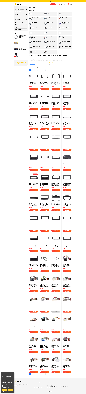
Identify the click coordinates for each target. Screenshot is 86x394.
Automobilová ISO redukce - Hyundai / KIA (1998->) (33, 366)
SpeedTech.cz (21, 388)
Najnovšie (42, 67)
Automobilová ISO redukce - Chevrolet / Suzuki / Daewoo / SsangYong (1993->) (55, 285)
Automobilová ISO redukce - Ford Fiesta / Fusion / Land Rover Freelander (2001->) (67, 305)
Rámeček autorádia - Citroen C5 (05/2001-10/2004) (66, 123)
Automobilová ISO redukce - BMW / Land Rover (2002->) (66, 265)
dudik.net (28, 389)
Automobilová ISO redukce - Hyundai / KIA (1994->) (44, 366)
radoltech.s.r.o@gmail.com (38, 387)
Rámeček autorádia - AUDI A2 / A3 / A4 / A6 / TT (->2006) (55, 83)
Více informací (8, 380)
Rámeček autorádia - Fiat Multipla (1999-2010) (55, 143)
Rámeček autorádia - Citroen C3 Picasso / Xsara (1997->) (66, 103)
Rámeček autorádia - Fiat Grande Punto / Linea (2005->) (67, 144)
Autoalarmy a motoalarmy (19, 9)
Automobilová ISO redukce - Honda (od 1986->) (66, 326)
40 (40, 70)
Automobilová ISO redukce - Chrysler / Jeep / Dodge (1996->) (44, 305)
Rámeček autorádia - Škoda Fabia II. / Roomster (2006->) (66, 245)
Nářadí (16, 24)
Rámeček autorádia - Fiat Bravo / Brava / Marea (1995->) (55, 164)
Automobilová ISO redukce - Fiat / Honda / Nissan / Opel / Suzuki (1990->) (44, 346)
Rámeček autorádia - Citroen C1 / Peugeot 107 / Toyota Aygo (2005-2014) (44, 123)
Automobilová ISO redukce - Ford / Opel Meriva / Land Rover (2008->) (55, 326)
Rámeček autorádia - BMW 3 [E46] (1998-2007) (44, 103)
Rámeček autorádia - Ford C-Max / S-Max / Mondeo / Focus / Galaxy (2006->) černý (55, 184)
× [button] (13, 373)
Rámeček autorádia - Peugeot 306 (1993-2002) (33, 143)
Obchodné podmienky (50, 387)
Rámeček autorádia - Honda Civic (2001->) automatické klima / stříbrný (44, 204)
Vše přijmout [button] (4, 389)
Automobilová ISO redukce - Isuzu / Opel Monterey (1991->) (55, 366)
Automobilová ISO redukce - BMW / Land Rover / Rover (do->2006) (33, 285)
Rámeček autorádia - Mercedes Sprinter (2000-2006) (66, 224)
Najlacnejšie (32, 67)
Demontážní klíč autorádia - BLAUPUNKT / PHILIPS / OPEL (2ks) (55, 265)
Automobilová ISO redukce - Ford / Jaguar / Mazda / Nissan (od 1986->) (33, 326)
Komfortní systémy (18, 21)
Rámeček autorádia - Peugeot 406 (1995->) (44, 143)
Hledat (53, 4)
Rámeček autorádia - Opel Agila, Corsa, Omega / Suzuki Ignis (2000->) (33, 245)
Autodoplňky (17, 12)
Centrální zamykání (18, 17)
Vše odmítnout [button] (10, 389)
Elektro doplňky (17, 19)
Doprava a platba (49, 391)
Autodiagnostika (18, 11)
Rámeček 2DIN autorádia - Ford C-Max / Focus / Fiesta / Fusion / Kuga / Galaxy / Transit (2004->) (67, 184)
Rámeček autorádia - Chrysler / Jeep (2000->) (44, 224)
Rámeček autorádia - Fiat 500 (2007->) (44, 164)
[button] (7, 391)
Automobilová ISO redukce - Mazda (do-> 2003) (66, 366)
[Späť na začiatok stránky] (84, 392)
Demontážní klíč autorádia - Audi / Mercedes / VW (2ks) (44, 265)
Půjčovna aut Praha (32, 64)
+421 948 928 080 (65, 386)
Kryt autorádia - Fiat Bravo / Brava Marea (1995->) (66, 164)
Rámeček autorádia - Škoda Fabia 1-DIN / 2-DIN (33, 265)
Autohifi (16, 14)
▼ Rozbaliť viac (50, 62)
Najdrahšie (37, 67)
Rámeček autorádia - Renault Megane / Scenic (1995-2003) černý (55, 245)
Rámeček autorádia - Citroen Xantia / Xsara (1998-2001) (33, 123)
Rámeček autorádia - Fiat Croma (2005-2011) (33, 164)
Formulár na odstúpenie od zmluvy (52, 386)
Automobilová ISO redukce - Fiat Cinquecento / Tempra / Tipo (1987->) (55, 305)
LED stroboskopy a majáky (19, 22)
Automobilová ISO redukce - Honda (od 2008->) (32, 346)
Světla (16, 27)
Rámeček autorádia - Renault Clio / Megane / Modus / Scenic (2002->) (44, 245)
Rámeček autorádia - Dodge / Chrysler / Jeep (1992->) (55, 224)
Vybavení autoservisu (18, 29)
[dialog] (7, 382)
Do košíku (34, 88)
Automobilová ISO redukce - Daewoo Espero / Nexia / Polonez (67, 285)
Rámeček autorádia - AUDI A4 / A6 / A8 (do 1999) (44, 83)
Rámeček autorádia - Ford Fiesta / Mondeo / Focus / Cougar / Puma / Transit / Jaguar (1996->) (33, 204)
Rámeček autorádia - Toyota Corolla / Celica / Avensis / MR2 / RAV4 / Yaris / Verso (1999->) (33, 224)
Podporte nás (49, 390)
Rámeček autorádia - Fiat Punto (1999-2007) (33, 184)
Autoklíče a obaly (18, 16)
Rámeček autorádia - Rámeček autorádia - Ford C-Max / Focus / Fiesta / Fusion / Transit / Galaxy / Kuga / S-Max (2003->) (44, 184)
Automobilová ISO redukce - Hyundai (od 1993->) (55, 346)
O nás (48, 382)
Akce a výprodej (17, 7)
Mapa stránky (50, 385)
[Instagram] (50, 1)
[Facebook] (48, 1)
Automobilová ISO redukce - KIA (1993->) (66, 346)
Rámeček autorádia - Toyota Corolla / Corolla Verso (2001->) (67, 204)
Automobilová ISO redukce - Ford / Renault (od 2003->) (44, 326)
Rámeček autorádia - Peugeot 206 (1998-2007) (55, 123)
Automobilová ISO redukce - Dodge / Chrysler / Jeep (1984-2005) (33, 305)
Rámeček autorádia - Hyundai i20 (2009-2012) (55, 204)
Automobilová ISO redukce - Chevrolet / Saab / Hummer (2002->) (44, 285)
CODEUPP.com (21, 389)
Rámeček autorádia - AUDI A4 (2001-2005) (33, 83)
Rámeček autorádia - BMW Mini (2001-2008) (66, 83)
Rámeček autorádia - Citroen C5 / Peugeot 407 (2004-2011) (55, 103)
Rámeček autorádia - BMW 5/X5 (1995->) (33, 103)
